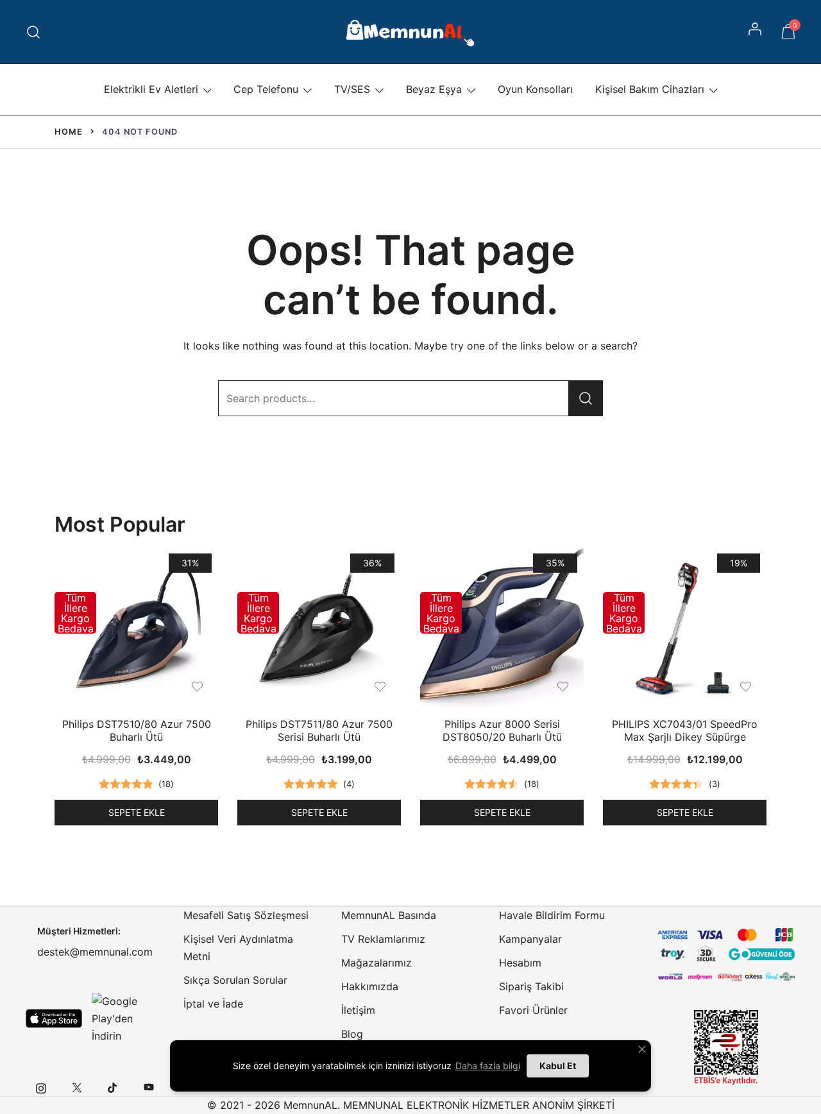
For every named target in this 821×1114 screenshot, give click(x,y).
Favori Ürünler (533, 1010)
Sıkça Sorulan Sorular (235, 980)
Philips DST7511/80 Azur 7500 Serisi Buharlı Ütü (319, 730)
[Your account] (756, 32)
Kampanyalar (530, 939)
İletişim (358, 1010)
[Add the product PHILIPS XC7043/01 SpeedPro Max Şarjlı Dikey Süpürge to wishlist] (745, 686)
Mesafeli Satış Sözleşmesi (246, 915)
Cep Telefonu (265, 89)
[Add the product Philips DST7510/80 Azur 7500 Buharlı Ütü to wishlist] (197, 686)
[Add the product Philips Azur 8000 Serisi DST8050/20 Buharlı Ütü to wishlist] (563, 686)
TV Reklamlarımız (383, 939)
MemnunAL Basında (388, 915)
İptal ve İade (213, 1003)
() (166, 784)
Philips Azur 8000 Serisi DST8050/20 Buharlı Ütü (502, 730)
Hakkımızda (369, 986)
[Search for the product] (585, 398)
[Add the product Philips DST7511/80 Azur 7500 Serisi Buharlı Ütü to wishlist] (380, 686)
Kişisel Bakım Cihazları (649, 89)
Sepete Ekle (136, 812)
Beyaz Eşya (434, 89)
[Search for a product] (34, 31)
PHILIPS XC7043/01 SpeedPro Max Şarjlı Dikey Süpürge (685, 730)
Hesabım (520, 962)
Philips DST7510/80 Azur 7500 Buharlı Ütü (136, 730)
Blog (352, 1033)
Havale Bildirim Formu (552, 915)
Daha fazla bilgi (487, 1065)
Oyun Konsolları (535, 89)
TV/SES (352, 89)
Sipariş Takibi (531, 986)
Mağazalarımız (376, 962)
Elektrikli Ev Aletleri (151, 89)
